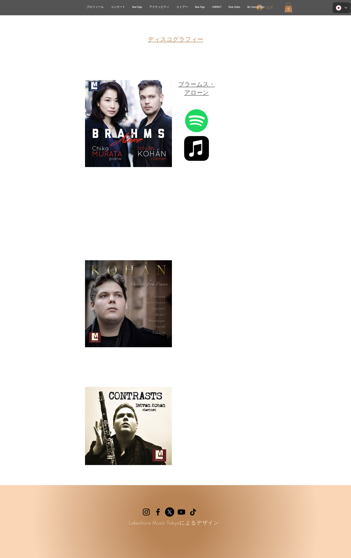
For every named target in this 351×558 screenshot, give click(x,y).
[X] (169, 512)
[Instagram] (146, 512)
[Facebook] (158, 512)
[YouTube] (181, 512)
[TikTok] (193, 512)
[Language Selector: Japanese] (342, 7)
